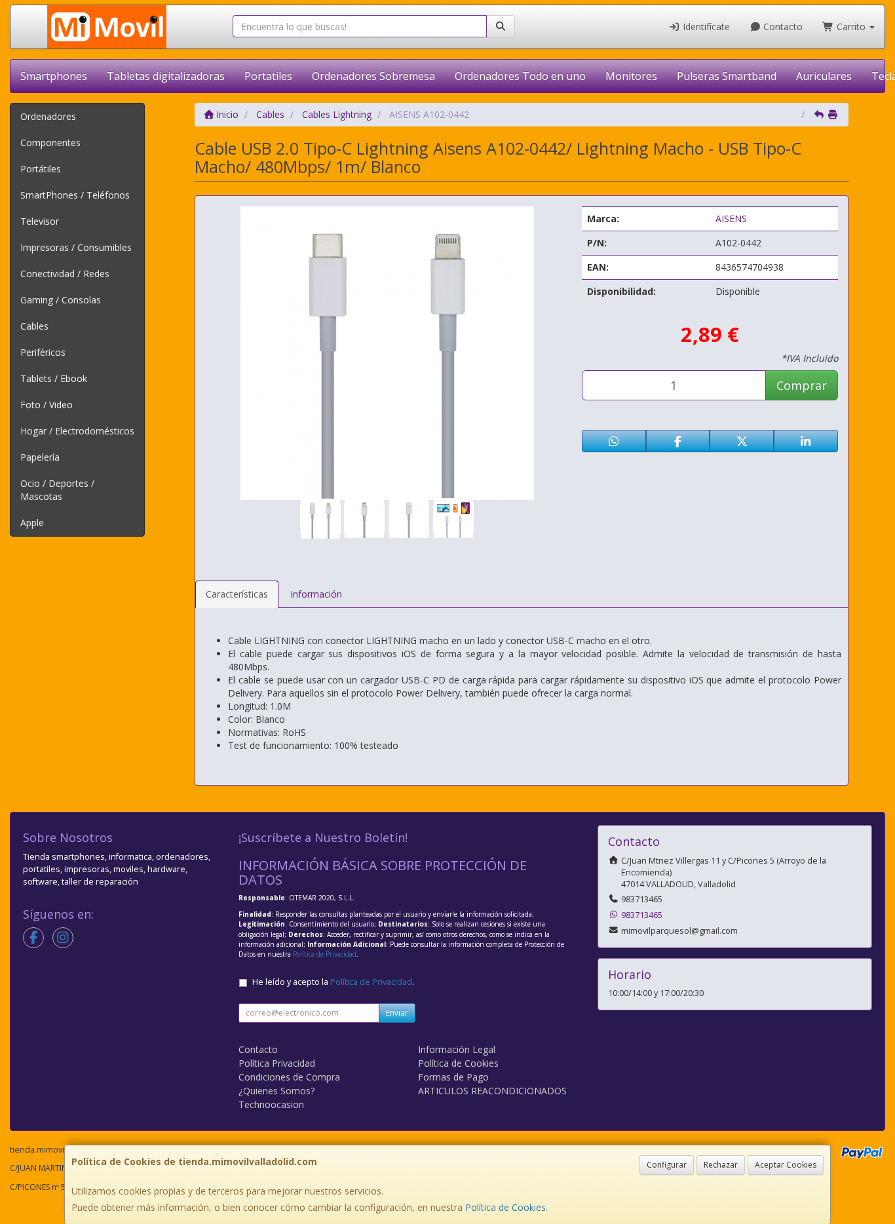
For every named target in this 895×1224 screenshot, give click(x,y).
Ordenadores (48, 116)
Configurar (667, 1164)
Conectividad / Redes (64, 273)
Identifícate (705, 26)
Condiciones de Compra (289, 1077)
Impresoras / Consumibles (76, 247)
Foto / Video (46, 404)
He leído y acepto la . (333, 981)
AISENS (731, 218)
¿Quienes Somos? (276, 1090)
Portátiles (40, 169)
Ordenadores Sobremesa (373, 76)
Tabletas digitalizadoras (166, 76)
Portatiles (268, 76)
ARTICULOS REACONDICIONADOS (492, 1090)
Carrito (851, 26)
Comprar (801, 385)
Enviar (397, 1012)
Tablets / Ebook (53, 378)
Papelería (40, 457)
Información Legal (456, 1049)
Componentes (50, 142)
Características (237, 594)
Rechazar (721, 1164)
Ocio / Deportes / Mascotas (57, 490)
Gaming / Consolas (60, 300)
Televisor (39, 221)
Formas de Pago (453, 1077)
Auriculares (824, 76)
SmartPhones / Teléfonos (75, 195)
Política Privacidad (276, 1063)
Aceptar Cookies (785, 1164)
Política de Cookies (505, 1207)
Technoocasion (271, 1104)
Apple (32, 522)
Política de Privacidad (324, 954)
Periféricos (43, 352)
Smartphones (53, 76)
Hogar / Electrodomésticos (77, 431)
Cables (34, 326)
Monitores (631, 76)
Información (316, 594)
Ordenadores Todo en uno (520, 76)
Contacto (782, 26)
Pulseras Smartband (726, 76)
